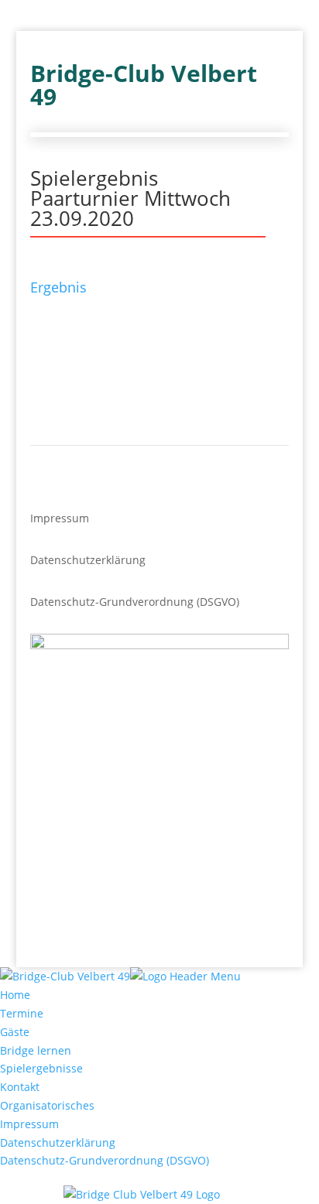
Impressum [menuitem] (29, 1124)
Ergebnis (58, 287)
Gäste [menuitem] (14, 1031)
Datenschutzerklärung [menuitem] (57, 1142)
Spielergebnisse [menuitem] (41, 1068)
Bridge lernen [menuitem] (35, 1050)
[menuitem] (159, 1194)
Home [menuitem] (15, 994)
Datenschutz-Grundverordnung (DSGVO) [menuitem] (104, 1160)
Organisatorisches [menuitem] (47, 1105)
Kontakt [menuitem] (19, 1086)
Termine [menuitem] (21, 1013)
